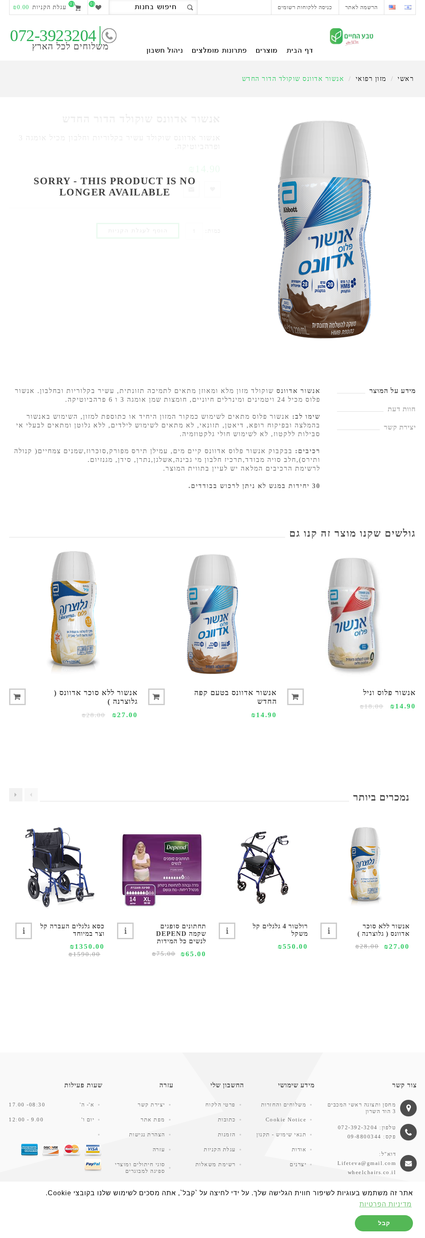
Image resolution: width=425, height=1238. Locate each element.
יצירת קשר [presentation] (400, 427)
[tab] (376, 391)
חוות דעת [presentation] (402, 409)
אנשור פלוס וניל (389, 693)
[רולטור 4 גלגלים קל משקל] (263, 867)
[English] (392, 7)
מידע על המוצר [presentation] (392, 391)
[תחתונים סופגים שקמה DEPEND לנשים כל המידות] (161, 867)
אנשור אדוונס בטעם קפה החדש (235, 697)
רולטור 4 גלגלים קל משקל (280, 930)
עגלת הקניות (220, 1149)
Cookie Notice (286, 1119)
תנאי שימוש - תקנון (281, 1134)
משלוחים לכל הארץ (70, 46)
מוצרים (267, 51)
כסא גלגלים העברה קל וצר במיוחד (72, 930)
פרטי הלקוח (220, 1104)
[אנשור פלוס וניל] (351, 613)
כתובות (227, 1119)
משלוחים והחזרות (284, 1104)
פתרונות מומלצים (219, 51)
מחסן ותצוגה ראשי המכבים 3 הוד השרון (361, 1107)
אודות (299, 1149)
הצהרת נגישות (147, 1134)
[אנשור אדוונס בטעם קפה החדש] (212, 613)
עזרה (159, 1149)
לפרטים (328, 931)
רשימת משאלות (215, 1164)
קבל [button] (384, 1223)
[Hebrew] (408, 7)
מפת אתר (153, 1119)
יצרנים (298, 1164)
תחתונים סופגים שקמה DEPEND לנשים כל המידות (181, 934)
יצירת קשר (151, 1104)
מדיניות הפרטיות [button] (385, 1204)
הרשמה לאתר (361, 7)
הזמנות (227, 1134)
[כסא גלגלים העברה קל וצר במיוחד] (60, 867)
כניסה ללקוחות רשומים (305, 7)
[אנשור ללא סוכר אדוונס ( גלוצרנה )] (73, 613)
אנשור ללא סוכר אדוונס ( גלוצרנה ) (96, 697)
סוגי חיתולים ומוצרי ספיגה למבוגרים (140, 1167)
